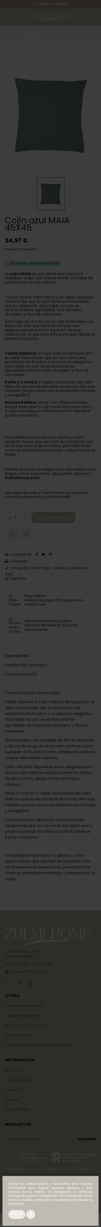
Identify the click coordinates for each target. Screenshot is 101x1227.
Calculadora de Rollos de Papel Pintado (38, 1044)
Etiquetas (15, 579)
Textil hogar (41, 568)
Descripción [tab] (16, 656)
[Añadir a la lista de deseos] (13, 534)
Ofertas (11, 1099)
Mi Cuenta (14, 1070)
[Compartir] (37, 554)
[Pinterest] (50, 554)
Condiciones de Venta (24, 1005)
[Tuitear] (43, 554)
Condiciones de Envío (23, 1015)
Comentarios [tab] (21, 674)
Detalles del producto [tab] (26, 665)
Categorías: (17, 568)
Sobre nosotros (18, 1080)
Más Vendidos (16, 1109)
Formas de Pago (19, 1035)
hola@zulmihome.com (28, 971)
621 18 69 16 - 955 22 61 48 (30, 964)
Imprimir (18, 561)
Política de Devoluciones (26, 1025)
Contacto (13, 1089)
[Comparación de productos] (26, 534)
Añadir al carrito (56, 517)
